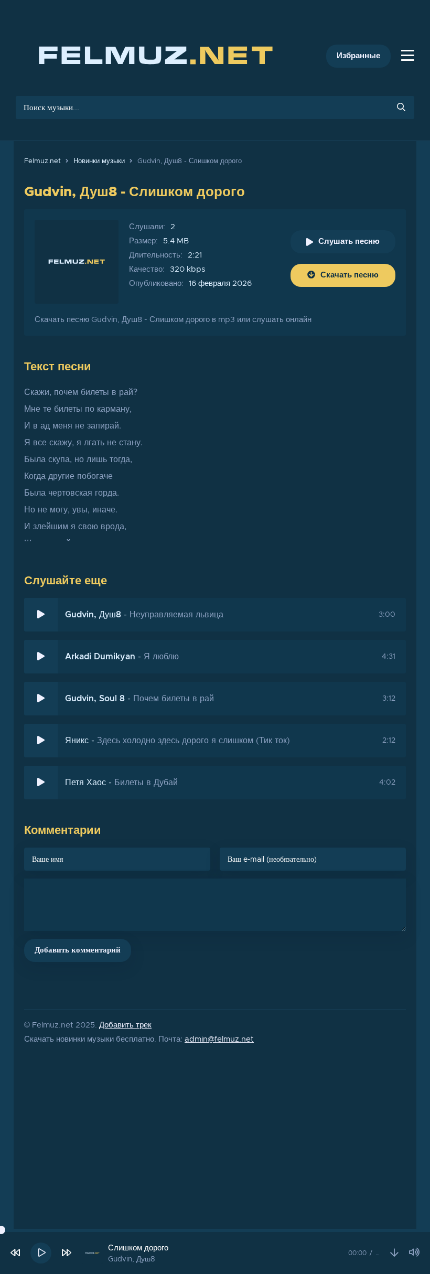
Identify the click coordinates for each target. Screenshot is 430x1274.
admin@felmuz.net (219, 1039)
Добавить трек (125, 1025)
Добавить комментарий (78, 950)
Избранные (358, 56)
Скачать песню (349, 275)
